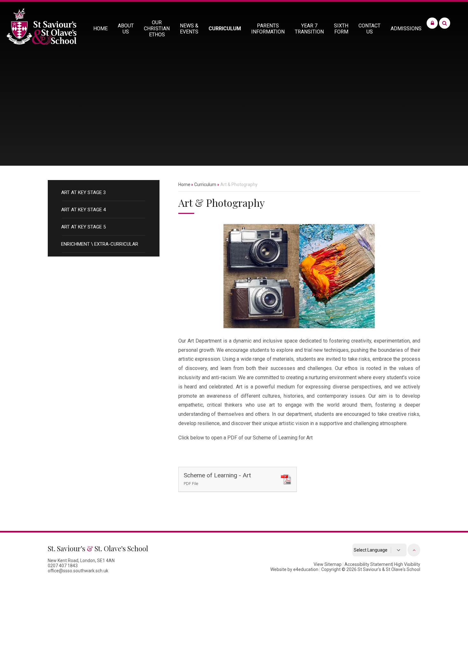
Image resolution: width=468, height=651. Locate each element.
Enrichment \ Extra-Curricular (99, 244)
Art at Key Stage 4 (83, 210)
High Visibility (407, 564)
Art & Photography (239, 184)
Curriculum (205, 184)
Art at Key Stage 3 (83, 192)
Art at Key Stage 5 (83, 227)
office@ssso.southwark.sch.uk (78, 570)
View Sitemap (328, 564)
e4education (305, 569)
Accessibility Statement (368, 564)
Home (184, 184)
